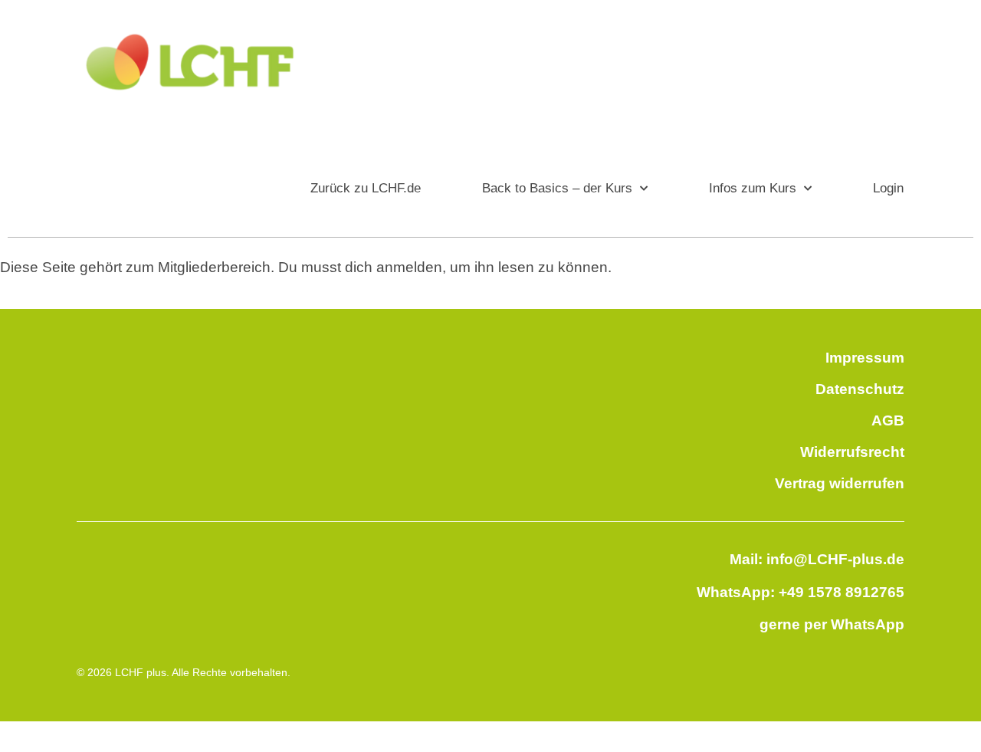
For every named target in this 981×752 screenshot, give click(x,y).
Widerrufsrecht (852, 452)
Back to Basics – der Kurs (557, 188)
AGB (887, 420)
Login (888, 188)
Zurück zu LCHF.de (365, 188)
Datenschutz (859, 389)
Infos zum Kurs (752, 188)
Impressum (864, 358)
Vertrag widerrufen (839, 483)
